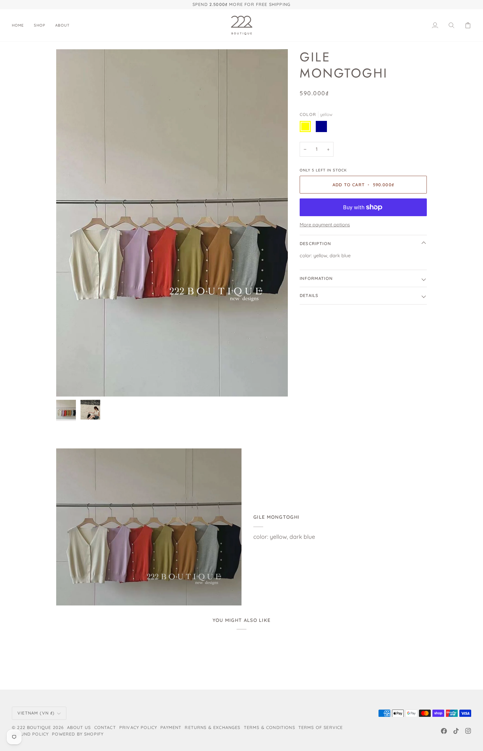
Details (309, 295)
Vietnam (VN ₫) (36, 713)
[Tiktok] (456, 731)
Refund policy (30, 734)
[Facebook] (444, 731)
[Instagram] (468, 731)
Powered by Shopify (78, 734)
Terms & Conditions (269, 727)
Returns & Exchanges (212, 727)
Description (315, 243)
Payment (170, 727)
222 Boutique (34, 727)
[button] (39, 25)
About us (79, 727)
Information (316, 278)
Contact (105, 727)
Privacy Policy (138, 727)
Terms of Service (320, 727)
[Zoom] (172, 223)
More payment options (325, 224)
